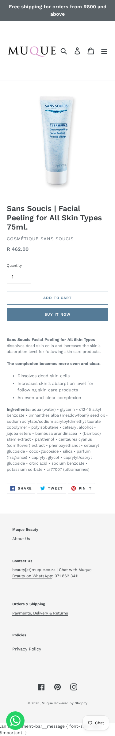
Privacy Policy (26, 648)
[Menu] (104, 51)
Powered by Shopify (70, 703)
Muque (47, 703)
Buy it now (57, 314)
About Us (21, 538)
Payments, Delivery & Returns (40, 613)
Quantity (14, 265)
